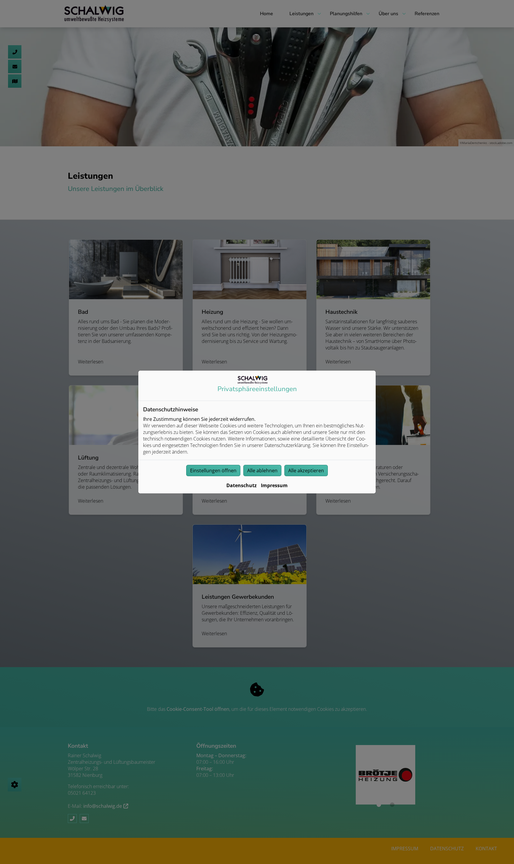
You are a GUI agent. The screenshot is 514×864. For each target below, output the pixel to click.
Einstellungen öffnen (213, 470)
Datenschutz (241, 485)
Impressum (274, 485)
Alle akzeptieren (306, 470)
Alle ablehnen (262, 470)
